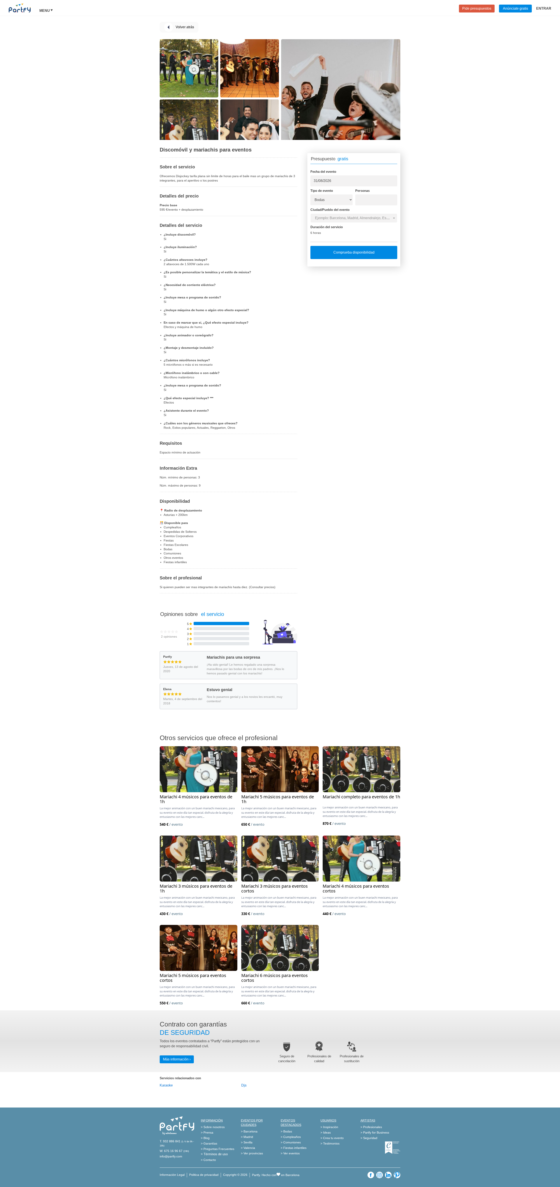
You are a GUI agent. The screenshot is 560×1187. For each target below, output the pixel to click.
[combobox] (353, 218)
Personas (362, 190)
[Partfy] (24, 7)
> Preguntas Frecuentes (217, 1149)
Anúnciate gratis (515, 8)
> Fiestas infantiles (293, 1148)
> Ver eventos (290, 1153)
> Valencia (248, 1148)
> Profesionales (371, 1127)
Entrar (543, 8)
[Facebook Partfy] (371, 1175)
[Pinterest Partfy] (397, 1175)
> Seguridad (368, 1138)
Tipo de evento (321, 190)
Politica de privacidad (204, 1174)
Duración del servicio (326, 227)
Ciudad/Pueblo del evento (330, 209)
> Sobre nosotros (213, 1127)
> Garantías (209, 1143)
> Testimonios (330, 1143)
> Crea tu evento (332, 1138)
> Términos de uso (214, 1154)
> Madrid (247, 1137)
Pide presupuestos (476, 8)
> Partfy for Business (374, 1132)
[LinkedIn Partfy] (388, 1175)
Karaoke (166, 1085)
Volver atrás (185, 27)
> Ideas (325, 1132)
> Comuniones (291, 1142)
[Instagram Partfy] (379, 1175)
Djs (244, 1085)
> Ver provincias (252, 1153)
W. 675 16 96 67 (171, 1151)
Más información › (177, 1059)
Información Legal (172, 1174)
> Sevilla (246, 1142)
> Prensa (207, 1132)
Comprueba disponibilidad (353, 252)
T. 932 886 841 (170, 1141)
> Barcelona (249, 1131)
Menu (44, 10)
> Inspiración (329, 1127)
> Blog (205, 1138)
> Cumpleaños (291, 1137)
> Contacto (208, 1160)
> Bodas (286, 1131)
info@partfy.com (171, 1156)
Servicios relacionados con (180, 1078)
